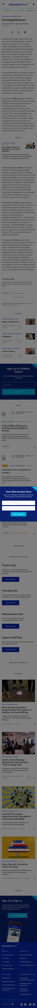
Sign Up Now (18, 514)
